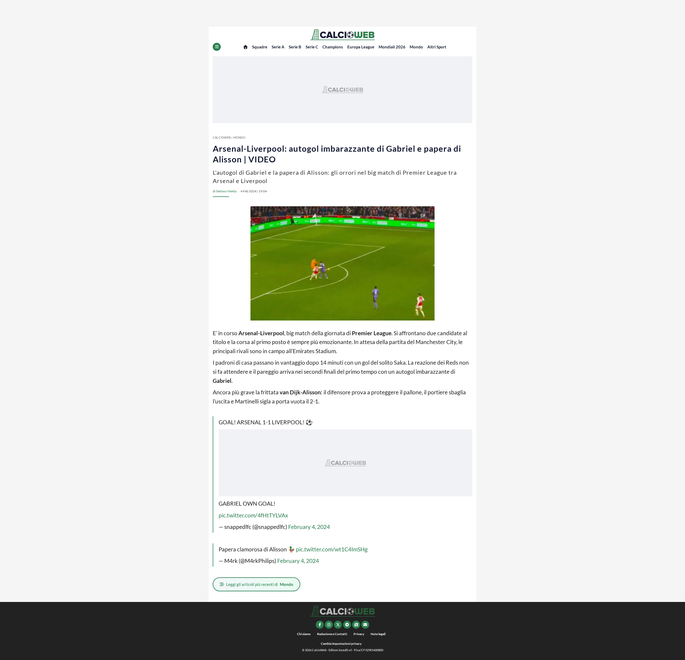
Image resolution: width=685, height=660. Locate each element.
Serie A (278, 46)
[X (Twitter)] (338, 625)
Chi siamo (304, 634)
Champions (332, 46)
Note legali (378, 634)
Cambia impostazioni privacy (341, 644)
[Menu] (217, 47)
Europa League (360, 46)
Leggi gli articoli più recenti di (259, 584)
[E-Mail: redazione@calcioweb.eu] (365, 625)
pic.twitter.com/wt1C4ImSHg (332, 549)
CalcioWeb (222, 137)
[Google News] (356, 625)
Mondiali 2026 (392, 46)
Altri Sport (436, 46)
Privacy (358, 634)
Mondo (416, 46)
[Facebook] (320, 625)
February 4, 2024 (309, 526)
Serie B (295, 46)
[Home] (245, 47)
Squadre (259, 46)
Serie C (312, 46)
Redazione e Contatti (332, 634)
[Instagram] (329, 625)
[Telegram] (347, 625)
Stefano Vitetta (226, 191)
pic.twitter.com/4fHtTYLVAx (253, 515)
